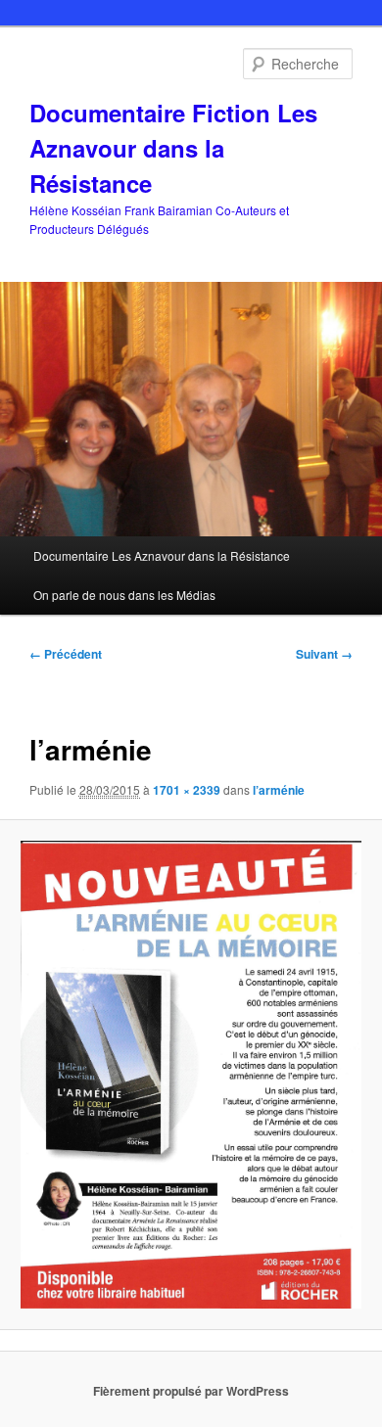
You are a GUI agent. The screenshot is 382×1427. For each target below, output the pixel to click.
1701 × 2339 (186, 790)
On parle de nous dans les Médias (124, 594)
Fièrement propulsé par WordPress (191, 1391)
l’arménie (279, 790)
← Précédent (65, 654)
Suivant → (324, 654)
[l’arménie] (190, 1075)
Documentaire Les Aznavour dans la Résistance (161, 555)
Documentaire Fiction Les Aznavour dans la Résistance (173, 148)
